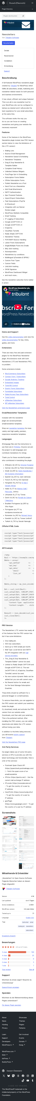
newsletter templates (16, 428)
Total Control (10, 397)
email (31, 922)
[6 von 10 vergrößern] (31, 819)
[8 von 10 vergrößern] (31, 844)
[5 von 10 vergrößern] (15, 857)
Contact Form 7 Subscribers (15, 377)
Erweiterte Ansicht (9, 936)
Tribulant (14, 86)
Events (21, 1038)
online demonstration (16, 337)
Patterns (22, 1028)
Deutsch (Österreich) (14, 1071)
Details (6, 51)
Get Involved (24, 1034)
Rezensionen (9, 56)
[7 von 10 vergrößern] (31, 831)
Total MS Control (11, 385)
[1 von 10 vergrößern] (15, 819)
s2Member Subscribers (13, 400)
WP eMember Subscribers (14, 403)
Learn (4, 1034)
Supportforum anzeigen (10, 987)
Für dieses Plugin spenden (11, 1005)
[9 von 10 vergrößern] (31, 853)
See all (31, 970)
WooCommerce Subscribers (15, 374)
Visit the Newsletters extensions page (16, 408)
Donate (22, 1041)
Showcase (23, 1017)
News (4, 1021)
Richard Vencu (26, 515)
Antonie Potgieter (27, 465)
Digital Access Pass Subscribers (16, 394)
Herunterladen (8, 43)
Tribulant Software (12, 38)
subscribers (29, 930)
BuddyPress (7, 1062)
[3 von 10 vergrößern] (15, 838)
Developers (6, 1041)
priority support (19, 735)
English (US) (30, 917)
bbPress (6, 1058)
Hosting (5, 1025)
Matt (5, 1055)
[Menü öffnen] (33, 3)
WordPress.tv (8, 1045)
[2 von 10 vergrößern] (15, 830)
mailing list (21, 926)
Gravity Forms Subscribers (14, 388)
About (4, 1017)
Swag (22, 1045)
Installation (8, 61)
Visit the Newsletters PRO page (13, 742)
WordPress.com (9, 1051)
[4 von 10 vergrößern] (15, 847)
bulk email (25, 922)
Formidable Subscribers (13, 391)
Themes (22, 1021)
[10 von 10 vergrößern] (31, 866)
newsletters (29, 926)
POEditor (17, 447)
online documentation (10, 340)
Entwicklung (8, 66)
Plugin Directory (7, 9)
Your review (6, 970)
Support (7, 71)
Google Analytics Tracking (14, 380)
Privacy (5, 1028)
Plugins (21, 1025)
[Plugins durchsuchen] (23, 16)
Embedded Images (12, 383)
